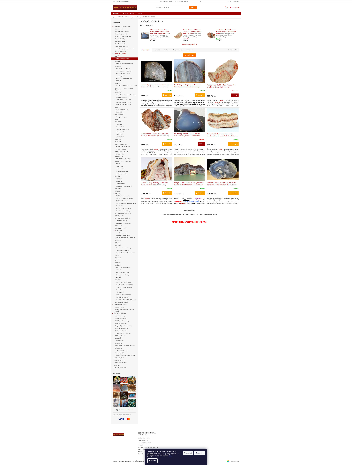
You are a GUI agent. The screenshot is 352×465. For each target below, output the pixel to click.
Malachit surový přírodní (123, 235)
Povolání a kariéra (120, 44)
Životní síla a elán (120, 51)
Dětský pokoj (119, 29)
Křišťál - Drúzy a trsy (122, 201)
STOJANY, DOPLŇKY (120, 368)
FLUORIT (118, 122)
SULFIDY (118, 280)
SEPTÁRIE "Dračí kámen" (122, 267)
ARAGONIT (118, 92)
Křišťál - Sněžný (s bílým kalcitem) (126, 203)
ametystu (198, 198)
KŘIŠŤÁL (118, 193)
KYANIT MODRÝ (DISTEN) (123, 213)
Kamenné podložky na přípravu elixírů (124, 310)
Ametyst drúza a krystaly (123, 68)
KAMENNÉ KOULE (119, 360)
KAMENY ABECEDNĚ (120, 53)
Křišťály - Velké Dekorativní (124, 208)
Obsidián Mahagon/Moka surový (125, 253)
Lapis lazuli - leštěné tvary (123, 223)
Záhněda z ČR (119, 353)
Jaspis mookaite (120, 168)
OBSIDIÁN (118, 245)
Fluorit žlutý (119, 134)
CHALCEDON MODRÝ (122, 151)
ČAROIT (117, 119)
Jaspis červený (120, 166)
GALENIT (118, 141)
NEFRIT (117, 243)
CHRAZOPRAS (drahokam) (123, 161)
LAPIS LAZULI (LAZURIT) (122, 218)
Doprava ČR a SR (182, 1)
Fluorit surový (120, 132)
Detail (235, 95)
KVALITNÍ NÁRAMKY (120, 313)
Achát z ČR (118, 338)
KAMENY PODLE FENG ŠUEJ (122, 26)
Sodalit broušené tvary (122, 275)
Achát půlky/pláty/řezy (122, 58)
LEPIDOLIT (118, 225)
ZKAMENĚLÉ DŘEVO (121, 302)
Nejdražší (167, 49)
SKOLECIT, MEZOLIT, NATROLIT (125, 238)
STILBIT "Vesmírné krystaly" (123, 282)
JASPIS (117, 164)
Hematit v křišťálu (121, 149)
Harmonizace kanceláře (122, 31)
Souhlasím (199, 453)
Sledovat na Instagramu (126, 409)
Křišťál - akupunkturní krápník (124, 198)
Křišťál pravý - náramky (122, 321)
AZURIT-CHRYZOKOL (121, 109)
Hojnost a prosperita (121, 34)
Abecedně (190, 49)
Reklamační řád (142, 451)
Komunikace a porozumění (123, 36)
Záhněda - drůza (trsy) (122, 297)
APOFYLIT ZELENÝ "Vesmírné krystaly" (124, 89)
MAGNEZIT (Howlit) (121, 228)
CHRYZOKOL (119, 156)
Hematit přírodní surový (123, 146)
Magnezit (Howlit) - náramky (123, 326)
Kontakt (140, 445)
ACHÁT (117, 56)
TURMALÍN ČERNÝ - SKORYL (124, 285)
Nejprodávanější (178, 49)
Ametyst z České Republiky (124, 78)
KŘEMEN (118, 191)
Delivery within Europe (144, 442)
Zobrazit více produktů (188, 44)
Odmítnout (188, 453)
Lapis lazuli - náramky (121, 323)
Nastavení (152, 460)
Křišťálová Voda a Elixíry (123, 210)
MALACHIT (118, 230)
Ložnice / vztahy (120, 39)
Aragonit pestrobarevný (122, 97)
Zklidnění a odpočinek (121, 46)
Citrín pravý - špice (121, 117)
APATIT (117, 83)
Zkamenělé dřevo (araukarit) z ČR (125, 355)
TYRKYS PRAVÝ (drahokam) (123, 287)
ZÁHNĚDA (118, 290)
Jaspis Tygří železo (121, 173)
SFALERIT (118, 277)
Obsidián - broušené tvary (123, 248)
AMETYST (118, 66)
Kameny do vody (120, 307)
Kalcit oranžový (120, 183)
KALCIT (117, 176)
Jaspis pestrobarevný (122, 171)
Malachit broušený (121, 233)
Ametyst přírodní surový (123, 73)
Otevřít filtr (189, 55)
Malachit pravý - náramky (122, 328)
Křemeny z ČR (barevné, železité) (125, 345)
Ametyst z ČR (119, 340)
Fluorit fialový (120, 136)
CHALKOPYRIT (119, 154)
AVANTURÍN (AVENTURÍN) (123, 99)
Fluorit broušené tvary (122, 129)
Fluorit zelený (120, 127)
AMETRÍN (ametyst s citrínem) (124, 63)
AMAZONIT (118, 61)
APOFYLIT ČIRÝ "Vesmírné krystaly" (126, 85)
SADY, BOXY (117, 365)
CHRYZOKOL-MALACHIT (122, 159)
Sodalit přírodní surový (122, 272)
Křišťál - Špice (120, 206)
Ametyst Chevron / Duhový (123, 71)
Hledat (193, 7)
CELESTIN (118, 112)
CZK (228, 1)
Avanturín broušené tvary (123, 104)
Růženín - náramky (121, 331)
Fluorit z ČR (118, 343)
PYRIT (117, 260)
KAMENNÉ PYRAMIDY (120, 363)
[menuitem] (116, 13)
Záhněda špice (120, 292)
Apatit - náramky (120, 316)
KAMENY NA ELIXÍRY (120, 304)
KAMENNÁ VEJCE (119, 358)
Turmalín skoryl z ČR (121, 350)
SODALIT (118, 270)
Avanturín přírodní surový (123, 102)
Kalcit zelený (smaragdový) (124, 186)
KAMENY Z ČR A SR (119, 335)
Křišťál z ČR (118, 348)
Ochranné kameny (120, 41)
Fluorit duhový (120, 124)
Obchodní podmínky (166, 1)
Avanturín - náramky (121, 318)
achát (221, 100)
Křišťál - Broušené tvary (123, 196)
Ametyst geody (120, 76)
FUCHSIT (118, 139)
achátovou (186, 200)
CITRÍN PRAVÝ (119, 114)
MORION (118, 240)
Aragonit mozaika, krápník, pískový (126, 95)
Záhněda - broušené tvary (123, 294)
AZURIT (117, 107)
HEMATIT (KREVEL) (121, 144)
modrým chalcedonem (192, 201)
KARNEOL (118, 188)
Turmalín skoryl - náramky (123, 333)
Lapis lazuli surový (121, 220)
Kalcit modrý (119, 181)
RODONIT (118, 262)
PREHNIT (118, 257)
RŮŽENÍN (118, 265)
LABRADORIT (119, 215)
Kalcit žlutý (119, 178)
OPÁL (117, 255)
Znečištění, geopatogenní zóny (124, 48)
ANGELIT (118, 81)
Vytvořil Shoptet (234, 461)
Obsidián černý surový (122, 250)
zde (170, 456)
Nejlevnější (157, 49)
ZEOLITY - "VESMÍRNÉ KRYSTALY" (125, 299)
